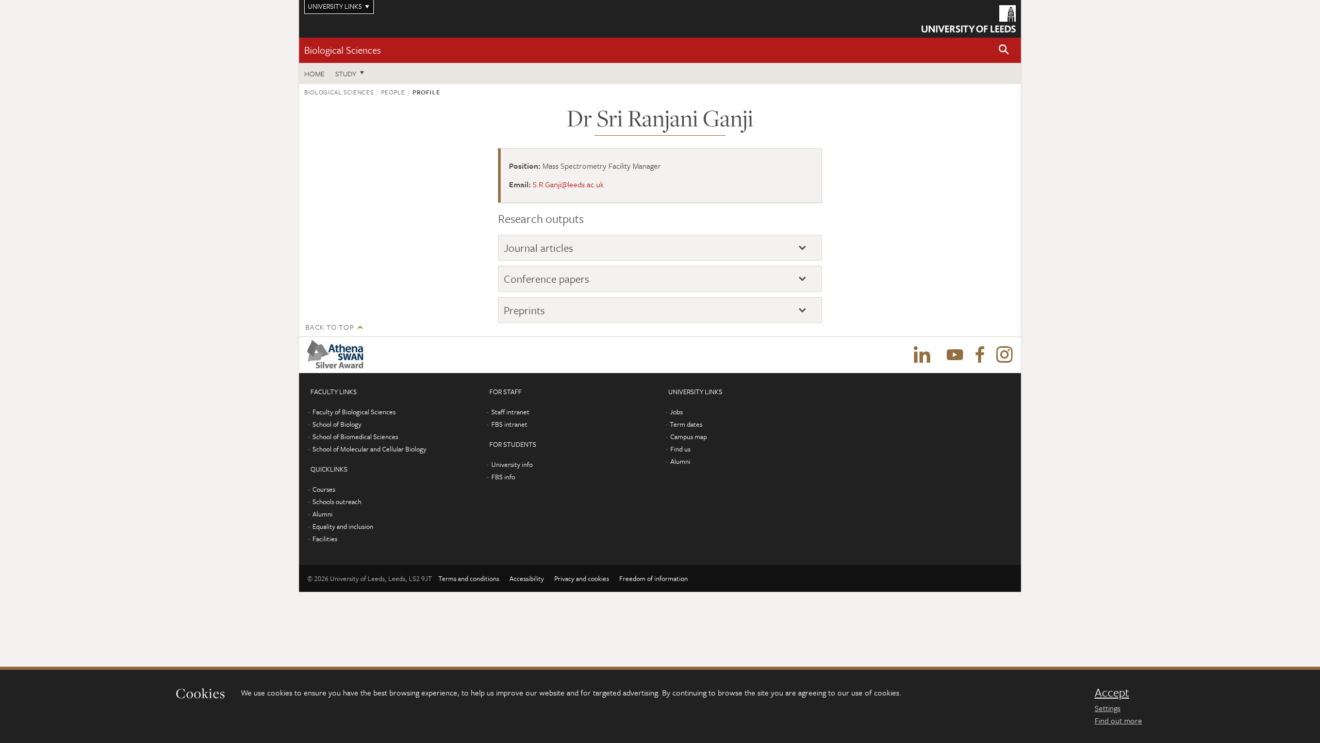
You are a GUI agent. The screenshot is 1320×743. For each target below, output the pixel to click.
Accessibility (526, 578)
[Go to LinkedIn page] (922, 355)
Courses (323, 489)
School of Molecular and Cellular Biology (369, 449)
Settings (1107, 708)
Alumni (322, 514)
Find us (680, 449)
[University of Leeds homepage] (968, 19)
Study (345, 73)
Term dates (686, 424)
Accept (1112, 692)
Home (314, 73)
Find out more (1118, 720)
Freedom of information (653, 578)
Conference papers (546, 278)
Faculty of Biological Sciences (353, 412)
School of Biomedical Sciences (355, 436)
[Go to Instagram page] (1004, 355)
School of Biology (336, 424)
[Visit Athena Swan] (337, 355)
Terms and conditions (468, 578)
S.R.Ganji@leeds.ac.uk (568, 184)
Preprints (524, 310)
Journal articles (538, 247)
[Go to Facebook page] (979, 355)
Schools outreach (336, 501)
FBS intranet (509, 424)
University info (512, 464)
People (393, 91)
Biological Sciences (342, 50)
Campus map (688, 436)
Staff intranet (510, 412)
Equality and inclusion (342, 526)
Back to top (329, 326)
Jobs (676, 412)
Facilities (324, 539)
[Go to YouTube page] (955, 355)
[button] (1004, 50)
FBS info (503, 477)
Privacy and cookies (581, 578)
